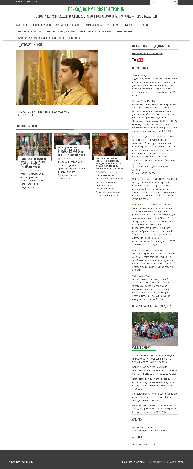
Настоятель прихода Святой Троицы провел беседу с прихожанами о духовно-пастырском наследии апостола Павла (109, 163)
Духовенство (22, 25)
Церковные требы (125, 31)
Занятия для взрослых (29, 31)
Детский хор (74, 37)
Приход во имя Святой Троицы (96, 9)
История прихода (42, 25)
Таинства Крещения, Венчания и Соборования (41, 37)
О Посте (76, 25)
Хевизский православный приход (149, 430)
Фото (28, 134)
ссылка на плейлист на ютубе (147, 53)
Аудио (95, 134)
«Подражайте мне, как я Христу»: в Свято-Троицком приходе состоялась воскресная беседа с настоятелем (154, 408)
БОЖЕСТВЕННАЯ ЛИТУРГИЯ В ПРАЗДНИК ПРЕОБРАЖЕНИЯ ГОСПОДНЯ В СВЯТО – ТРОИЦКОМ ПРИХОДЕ (33, 163)
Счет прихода (114, 25)
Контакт (146, 25)
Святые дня (62, 25)
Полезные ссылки (93, 25)
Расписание (131, 25)
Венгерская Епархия (142, 426)
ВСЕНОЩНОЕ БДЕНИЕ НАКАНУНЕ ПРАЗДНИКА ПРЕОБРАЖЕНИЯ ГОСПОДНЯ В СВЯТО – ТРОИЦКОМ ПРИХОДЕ (72, 151)
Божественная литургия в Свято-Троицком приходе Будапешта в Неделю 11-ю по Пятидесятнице (154, 397)
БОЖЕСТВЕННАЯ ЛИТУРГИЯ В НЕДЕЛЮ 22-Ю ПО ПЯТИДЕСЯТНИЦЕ (43, 113)
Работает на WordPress (134, 461)
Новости (20, 134)
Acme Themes (177, 461)
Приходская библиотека (100, 31)
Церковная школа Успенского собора (64, 31)
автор (40, 170)
